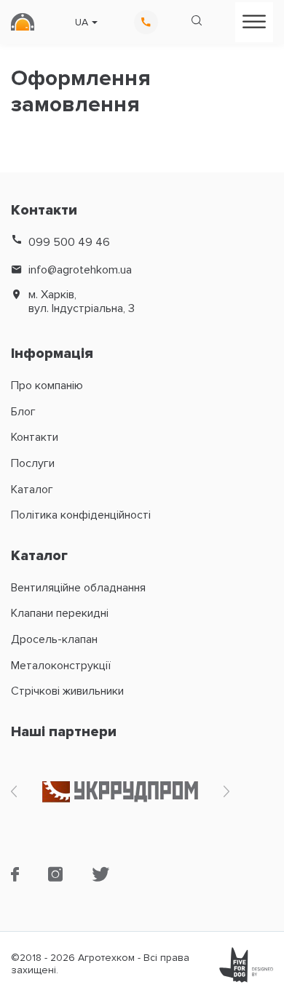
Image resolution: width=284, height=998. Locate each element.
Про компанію (47, 385)
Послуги (33, 463)
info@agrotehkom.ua (80, 270)
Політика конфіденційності (81, 515)
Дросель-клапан (54, 639)
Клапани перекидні (60, 613)
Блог (23, 411)
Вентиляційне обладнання (78, 587)
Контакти (34, 437)
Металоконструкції (61, 665)
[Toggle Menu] (254, 21)
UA (81, 22)
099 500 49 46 (69, 242)
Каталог (32, 489)
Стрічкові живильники (67, 691)
